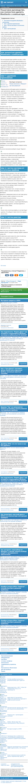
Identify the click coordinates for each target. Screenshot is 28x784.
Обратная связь (5, 765)
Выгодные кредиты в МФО (10, 300)
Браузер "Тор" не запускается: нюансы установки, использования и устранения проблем (14, 408)
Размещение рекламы (17, 765)
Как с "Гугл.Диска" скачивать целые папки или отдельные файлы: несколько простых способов (11, 371)
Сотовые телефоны (6, 661)
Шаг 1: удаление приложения (12, 23)
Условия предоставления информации (11, 781)
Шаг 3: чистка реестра (10, 28)
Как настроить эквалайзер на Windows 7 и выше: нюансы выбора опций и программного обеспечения (14, 552)
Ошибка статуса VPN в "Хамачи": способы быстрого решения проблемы (13, 588)
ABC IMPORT (8, 2)
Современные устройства (8, 664)
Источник (3, 265)
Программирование (7, 656)
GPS (2, 666)
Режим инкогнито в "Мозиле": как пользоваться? (18, 84)
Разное (3, 671)
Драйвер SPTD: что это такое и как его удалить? (13, 444)
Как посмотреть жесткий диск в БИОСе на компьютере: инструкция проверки (14, 515)
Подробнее (23, 326)
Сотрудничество (15, 764)
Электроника (5, 662)
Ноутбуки (4, 659)
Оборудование (5, 657)
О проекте (3, 764)
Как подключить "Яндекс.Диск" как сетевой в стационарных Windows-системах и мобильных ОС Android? (14, 333)
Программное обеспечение (7, 327)
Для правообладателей (17, 766)
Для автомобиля (6, 669)
